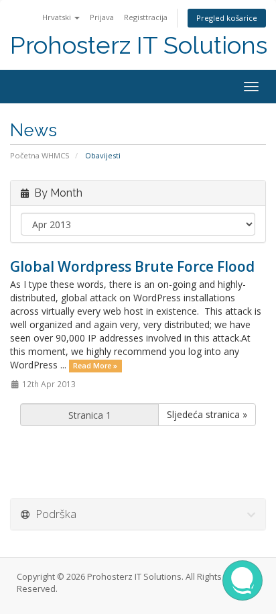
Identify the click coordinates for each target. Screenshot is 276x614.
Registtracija (145, 17)
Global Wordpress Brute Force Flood (132, 266)
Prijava (102, 17)
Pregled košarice (226, 18)
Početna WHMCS (40, 155)
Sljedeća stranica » (207, 414)
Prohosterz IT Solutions (138, 45)
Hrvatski (57, 17)
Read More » (95, 365)
